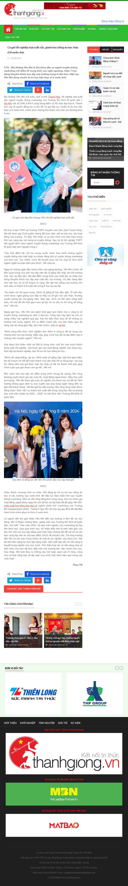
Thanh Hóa (54, 96)
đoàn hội (93, 208)
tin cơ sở (108, 214)
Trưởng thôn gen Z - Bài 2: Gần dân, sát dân (22, 640)
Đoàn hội (33, 29)
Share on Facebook (39, 83)
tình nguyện (94, 214)
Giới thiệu (10, 722)
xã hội (62, 325)
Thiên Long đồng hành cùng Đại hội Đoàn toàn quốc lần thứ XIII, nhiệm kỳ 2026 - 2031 (105, 154)
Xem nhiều (118, 50)
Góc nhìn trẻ (63, 29)
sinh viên (117, 220)
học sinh (92, 226)
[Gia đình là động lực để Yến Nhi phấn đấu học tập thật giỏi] (43, 440)
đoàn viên (93, 220)
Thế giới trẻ (20, 29)
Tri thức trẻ (47, 29)
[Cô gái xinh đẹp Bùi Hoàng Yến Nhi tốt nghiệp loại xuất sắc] (43, 165)
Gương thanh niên (108, 29)
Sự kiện (75, 722)
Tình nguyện (47, 722)
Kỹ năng (92, 29)
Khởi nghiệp (79, 29)
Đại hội (92, 232)
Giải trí (62, 722)
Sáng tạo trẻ (12, 37)
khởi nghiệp (106, 208)
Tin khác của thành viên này (23, 588)
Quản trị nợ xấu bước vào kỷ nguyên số (111, 91)
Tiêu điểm (93, 50)
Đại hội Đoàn (106, 226)
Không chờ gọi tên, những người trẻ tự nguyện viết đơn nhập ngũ (63, 640)
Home (8, 29)
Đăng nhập (107, 21)
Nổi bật (105, 50)
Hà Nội (7, 103)
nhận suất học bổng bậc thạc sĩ (20, 505)
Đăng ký (119, 21)
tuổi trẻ (105, 220)
